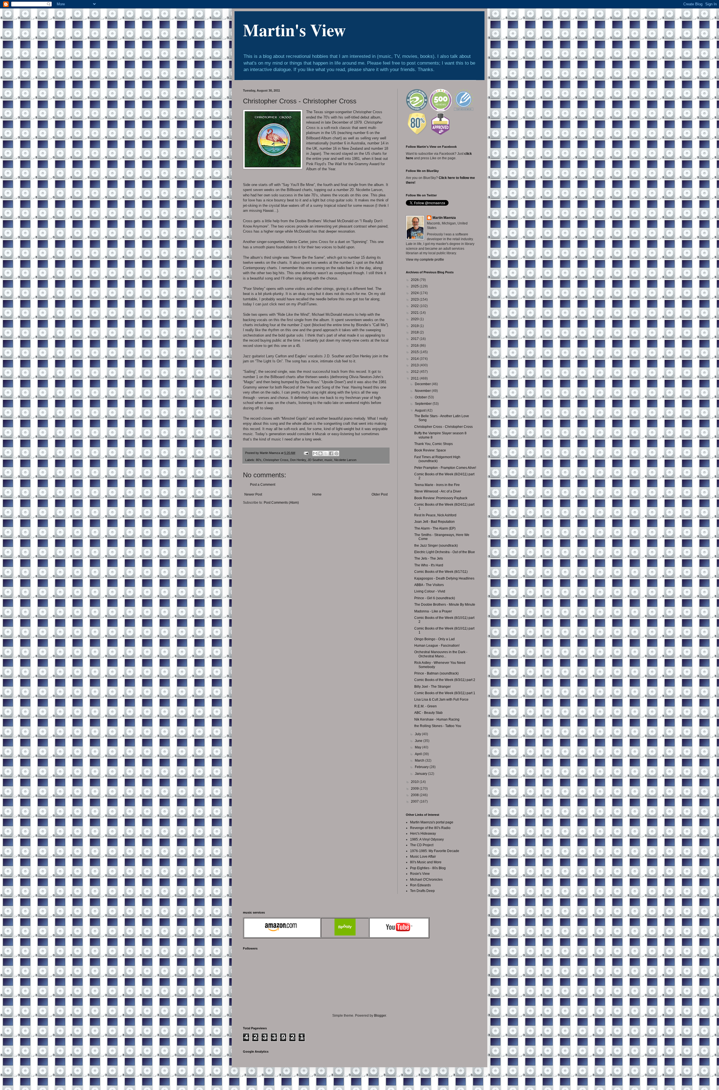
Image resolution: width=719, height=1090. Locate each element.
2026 (415, 280)
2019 (415, 326)
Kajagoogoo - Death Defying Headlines (444, 578)
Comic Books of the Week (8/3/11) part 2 (444, 680)
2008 (415, 795)
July (418, 734)
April (419, 754)
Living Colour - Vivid (429, 591)
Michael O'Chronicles (426, 880)
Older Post (380, 494)
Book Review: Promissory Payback (440, 498)
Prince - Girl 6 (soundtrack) (434, 598)
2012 (415, 372)
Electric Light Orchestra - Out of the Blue (444, 552)
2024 (415, 293)
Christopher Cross (275, 460)
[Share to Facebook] (331, 453)
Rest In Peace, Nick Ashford (435, 515)
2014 (415, 359)
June (419, 741)
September (424, 404)
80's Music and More (426, 862)
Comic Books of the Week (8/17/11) (441, 572)
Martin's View (294, 29)
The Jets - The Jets (428, 558)
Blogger (380, 1016)
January (421, 774)
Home (317, 494)
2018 (415, 332)
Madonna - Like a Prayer (433, 611)
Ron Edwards (420, 885)
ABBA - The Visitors (429, 585)
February (422, 767)
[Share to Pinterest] (336, 453)
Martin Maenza (444, 218)
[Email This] (315, 453)
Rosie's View (420, 874)
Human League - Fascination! (436, 646)
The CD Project (421, 845)
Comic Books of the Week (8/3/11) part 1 (444, 693)
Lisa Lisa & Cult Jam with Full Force (441, 699)
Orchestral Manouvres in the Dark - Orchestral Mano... (440, 654)
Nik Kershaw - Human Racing (436, 719)
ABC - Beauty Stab (428, 713)
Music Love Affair (423, 857)
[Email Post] (306, 453)
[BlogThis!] (320, 453)
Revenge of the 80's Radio (430, 828)
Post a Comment (262, 485)
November (423, 391)
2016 (415, 346)
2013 (415, 365)
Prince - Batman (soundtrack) (436, 673)
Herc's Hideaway (423, 833)
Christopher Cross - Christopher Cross (443, 427)
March (420, 760)
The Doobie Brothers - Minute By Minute (444, 605)
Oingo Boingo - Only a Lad (434, 639)
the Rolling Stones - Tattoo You (437, 726)
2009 (415, 789)
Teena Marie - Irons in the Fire (437, 485)
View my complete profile (425, 260)
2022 (415, 306)
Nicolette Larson (345, 460)
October (421, 397)
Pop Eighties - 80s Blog (428, 868)
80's (258, 460)
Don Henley (298, 460)
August (420, 410)
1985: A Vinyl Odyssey (427, 839)
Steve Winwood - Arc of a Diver (437, 491)
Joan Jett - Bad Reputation (434, 522)
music (328, 460)
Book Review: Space (430, 450)
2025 (415, 286)
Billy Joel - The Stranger (432, 687)
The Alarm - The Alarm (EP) (435, 528)
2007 (415, 801)
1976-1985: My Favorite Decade (434, 851)
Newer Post (253, 494)
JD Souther (315, 460)
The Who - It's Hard (428, 565)
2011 (415, 378)
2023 (415, 299)
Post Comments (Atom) (281, 503)
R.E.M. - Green (425, 706)
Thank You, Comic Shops (433, 444)
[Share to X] (326, 453)
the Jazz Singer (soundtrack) (436, 546)
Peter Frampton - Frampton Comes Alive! (445, 468)
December (423, 384)
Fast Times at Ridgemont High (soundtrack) (437, 459)
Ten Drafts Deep (422, 891)
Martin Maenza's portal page (431, 822)
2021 (415, 313)
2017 (415, 339)
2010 (415, 782)
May (418, 747)
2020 (415, 319)
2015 (415, 352)
